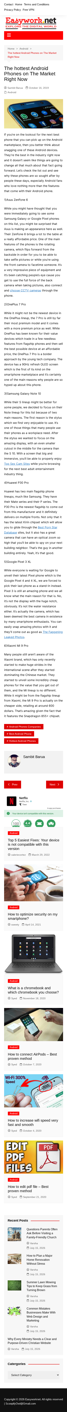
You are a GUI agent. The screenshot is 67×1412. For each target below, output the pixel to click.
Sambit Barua (15, 87)
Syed (14, 998)
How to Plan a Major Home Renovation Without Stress (39, 1259)
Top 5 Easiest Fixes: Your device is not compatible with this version (33, 844)
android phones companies (25, 726)
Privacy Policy (12, 9)
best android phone (20, 733)
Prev (15, 784)
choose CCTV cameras (25, 290)
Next (52, 784)
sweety (15, 924)
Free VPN (28, 9)
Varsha (34, 1243)
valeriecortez (18, 854)
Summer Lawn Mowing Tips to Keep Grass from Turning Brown (42, 1286)
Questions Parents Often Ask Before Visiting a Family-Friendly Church (42, 1233)
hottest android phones (22, 740)
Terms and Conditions (36, 4)
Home (18, 4)
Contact (8, 4)
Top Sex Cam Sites (17, 464)
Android (12, 92)
